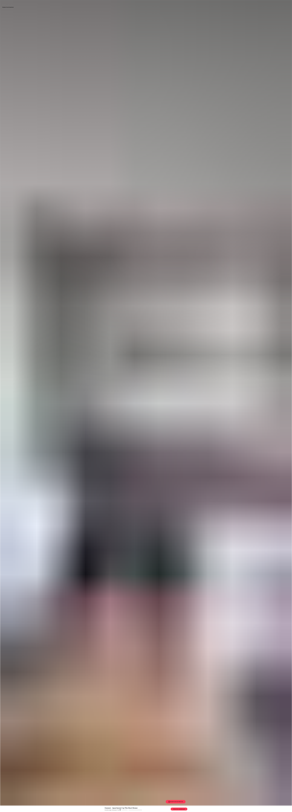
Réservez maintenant (179, 809)
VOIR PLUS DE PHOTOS (176, 801)
